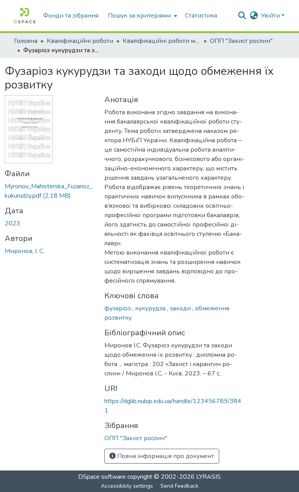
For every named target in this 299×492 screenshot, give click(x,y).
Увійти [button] (271, 15)
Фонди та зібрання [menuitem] (70, 15)
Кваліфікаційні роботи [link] (80, 41)
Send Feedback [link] (179, 486)
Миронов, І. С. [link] (24, 251)
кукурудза (151, 308)
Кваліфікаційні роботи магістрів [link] (162, 41)
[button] (24, 15)
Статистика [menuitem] (201, 15)
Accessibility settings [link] (127, 486)
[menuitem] (141, 15)
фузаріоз (118, 308)
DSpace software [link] (102, 477)
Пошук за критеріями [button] (139, 15)
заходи (181, 308)
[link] (50, 191)
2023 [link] (12, 223)
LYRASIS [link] (208, 477)
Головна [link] (25, 41)
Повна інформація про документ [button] (165, 456)
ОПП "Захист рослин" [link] (241, 41)
